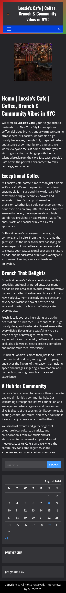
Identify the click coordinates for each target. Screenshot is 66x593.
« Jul (7, 538)
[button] (8, 29)
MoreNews (54, 585)
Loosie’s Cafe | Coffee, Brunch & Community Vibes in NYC (37, 13)
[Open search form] (59, 29)
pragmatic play (14, 572)
